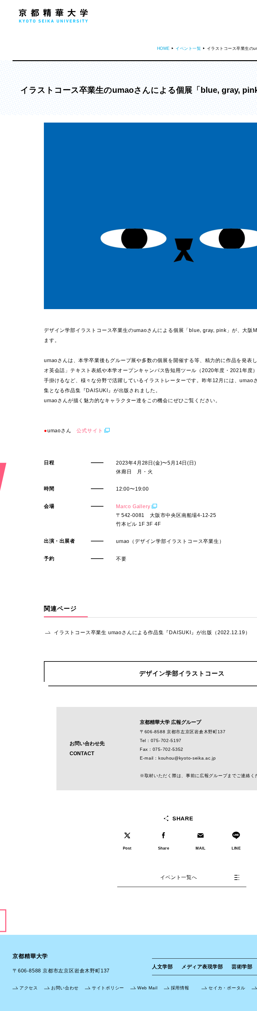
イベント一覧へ (178, 877)
